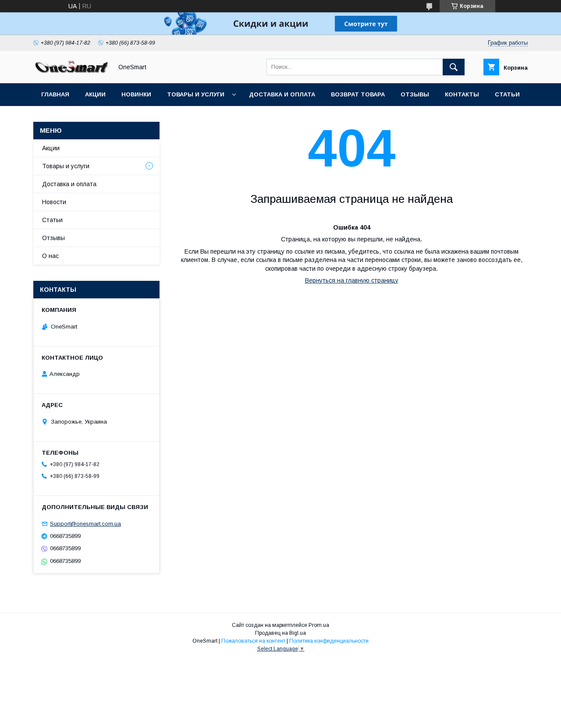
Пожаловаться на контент (253, 641)
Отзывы (415, 94)
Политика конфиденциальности (329, 641)
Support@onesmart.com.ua (85, 523)
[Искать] (454, 67)
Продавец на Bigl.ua (280, 633)
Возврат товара (358, 94)
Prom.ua (319, 625)
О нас (50, 255)
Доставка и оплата (282, 94)
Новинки (136, 94)
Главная (55, 94)
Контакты (462, 94)
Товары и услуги (195, 94)
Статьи (507, 94)
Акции (95, 94)
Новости (54, 201)
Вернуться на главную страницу (351, 280)
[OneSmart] (70, 71)
